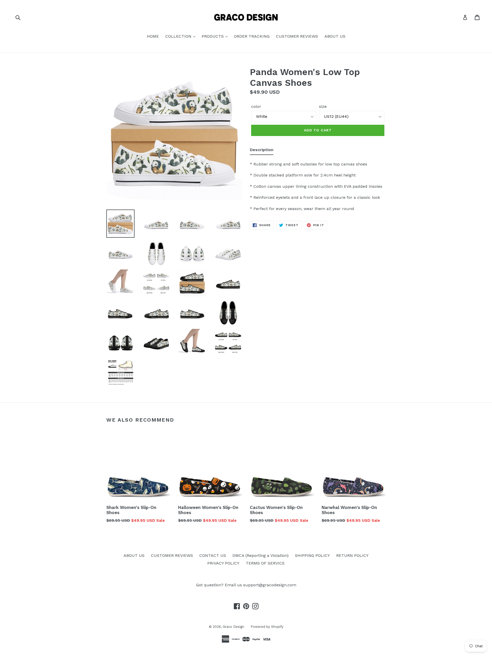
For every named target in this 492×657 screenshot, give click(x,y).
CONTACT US (212, 555)
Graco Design (233, 627)
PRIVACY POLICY (223, 563)
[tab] (261, 151)
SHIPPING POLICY (312, 555)
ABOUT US (334, 36)
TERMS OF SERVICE (265, 563)
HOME (153, 36)
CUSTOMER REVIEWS (297, 36)
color (256, 106)
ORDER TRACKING (252, 36)
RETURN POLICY (352, 555)
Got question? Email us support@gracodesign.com (246, 584)
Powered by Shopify (267, 627)
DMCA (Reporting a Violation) (260, 555)
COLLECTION (179, 36)
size (323, 106)
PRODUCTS (213, 36)
